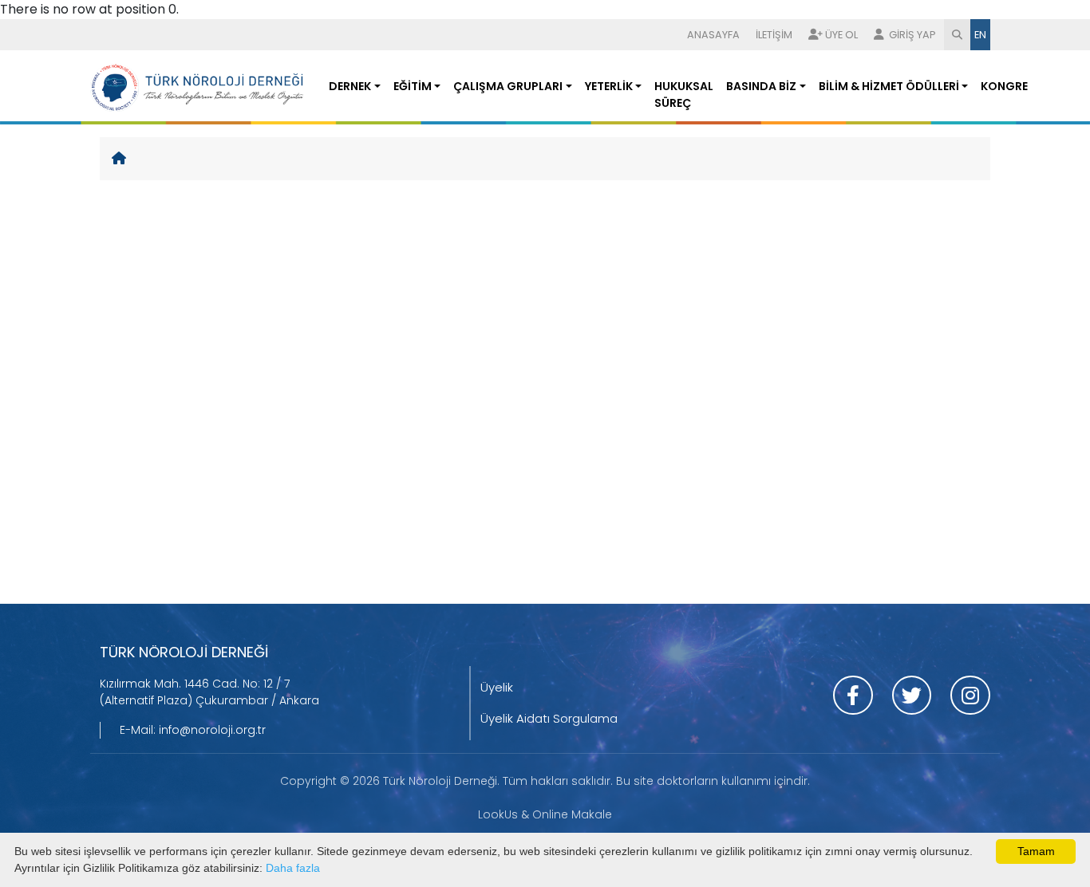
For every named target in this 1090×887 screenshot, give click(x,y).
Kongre (1004, 86)
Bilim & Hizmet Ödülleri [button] (889, 86)
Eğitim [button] (412, 86)
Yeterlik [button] (609, 86)
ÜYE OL (841, 34)
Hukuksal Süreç (683, 94)
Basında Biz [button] (761, 86)
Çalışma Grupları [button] (508, 86)
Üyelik (496, 687)
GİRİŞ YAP (911, 34)
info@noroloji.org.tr (212, 730)
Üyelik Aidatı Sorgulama (549, 718)
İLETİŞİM (774, 34)
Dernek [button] (350, 86)
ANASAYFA (713, 34)
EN (980, 34)
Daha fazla (293, 867)
